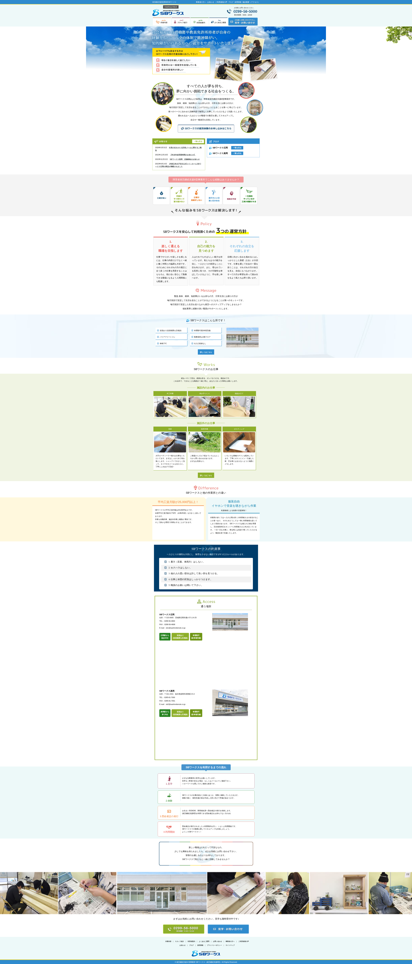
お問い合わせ (217, 941)
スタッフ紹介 (179, 941)
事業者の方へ (201, 2)
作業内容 (168, 941)
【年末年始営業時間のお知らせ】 (183, 155)
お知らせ (210, 2)
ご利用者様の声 (221, 2)
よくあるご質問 (204, 941)
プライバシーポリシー (214, 945)
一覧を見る (198, 141)
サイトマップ (230, 945)
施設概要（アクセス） (251, 2)
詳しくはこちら (206, 352)
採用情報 (238, 2)
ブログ (230, 2)
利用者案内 (191, 941)
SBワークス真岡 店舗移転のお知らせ (185, 159)
